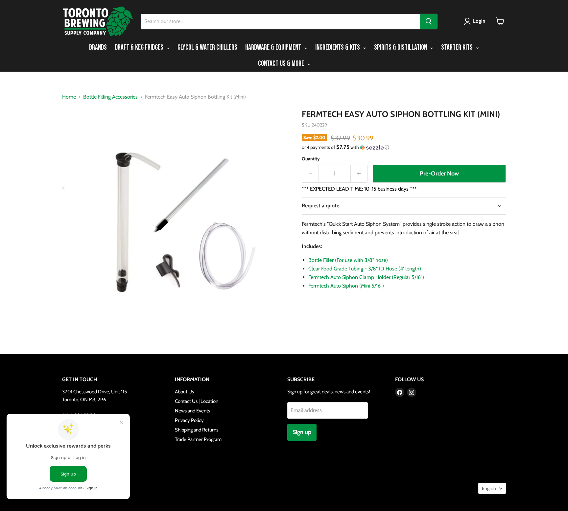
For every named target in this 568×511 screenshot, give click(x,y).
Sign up (302, 432)
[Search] (429, 21)
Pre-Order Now (439, 173)
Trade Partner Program (198, 439)
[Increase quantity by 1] (359, 174)
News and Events (192, 411)
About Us (184, 392)
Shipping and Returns (196, 430)
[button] (476, 21)
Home (69, 97)
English (489, 488)
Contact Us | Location (196, 401)
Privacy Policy (189, 420)
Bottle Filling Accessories (110, 97)
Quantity (311, 158)
